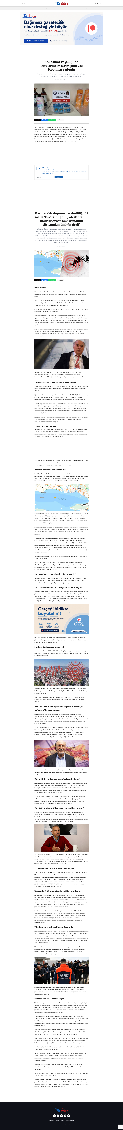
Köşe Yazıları (41, 8)
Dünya (83, 8)
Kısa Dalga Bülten (65, 8)
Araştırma (33, 8)
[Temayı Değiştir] (22, 3)
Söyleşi (50, 8)
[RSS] (68, 1115)
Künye (57, 1120)
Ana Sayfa (51, 1120)
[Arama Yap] (24, 3)
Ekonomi (90, 8)
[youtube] (98, 3)
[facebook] (93, 3)
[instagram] (100, 3)
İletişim (62, 1120)
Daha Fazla (97, 8)
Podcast (56, 8)
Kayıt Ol (59, 177)
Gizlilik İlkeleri (70, 1120)
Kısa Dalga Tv (76, 8)
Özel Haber (25, 8)
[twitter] (95, 3)
